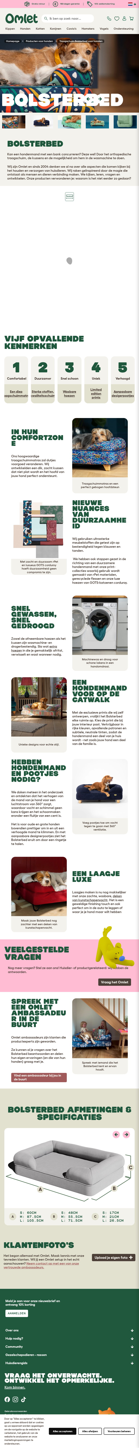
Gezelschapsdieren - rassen (26, 1355)
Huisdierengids (16, 1363)
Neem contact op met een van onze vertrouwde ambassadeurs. (41, 1265)
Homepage (12, 41)
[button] (88, 99)
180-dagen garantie (70, 4)
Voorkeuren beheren (119, 1431)
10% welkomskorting (104, 4)
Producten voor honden (39, 41)
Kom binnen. (15, 1387)
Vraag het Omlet (114, 982)
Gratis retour (38, 4)
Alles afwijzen (90, 1431)
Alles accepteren (62, 1431)
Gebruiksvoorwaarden (16, 1411)
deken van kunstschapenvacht (97, 898)
